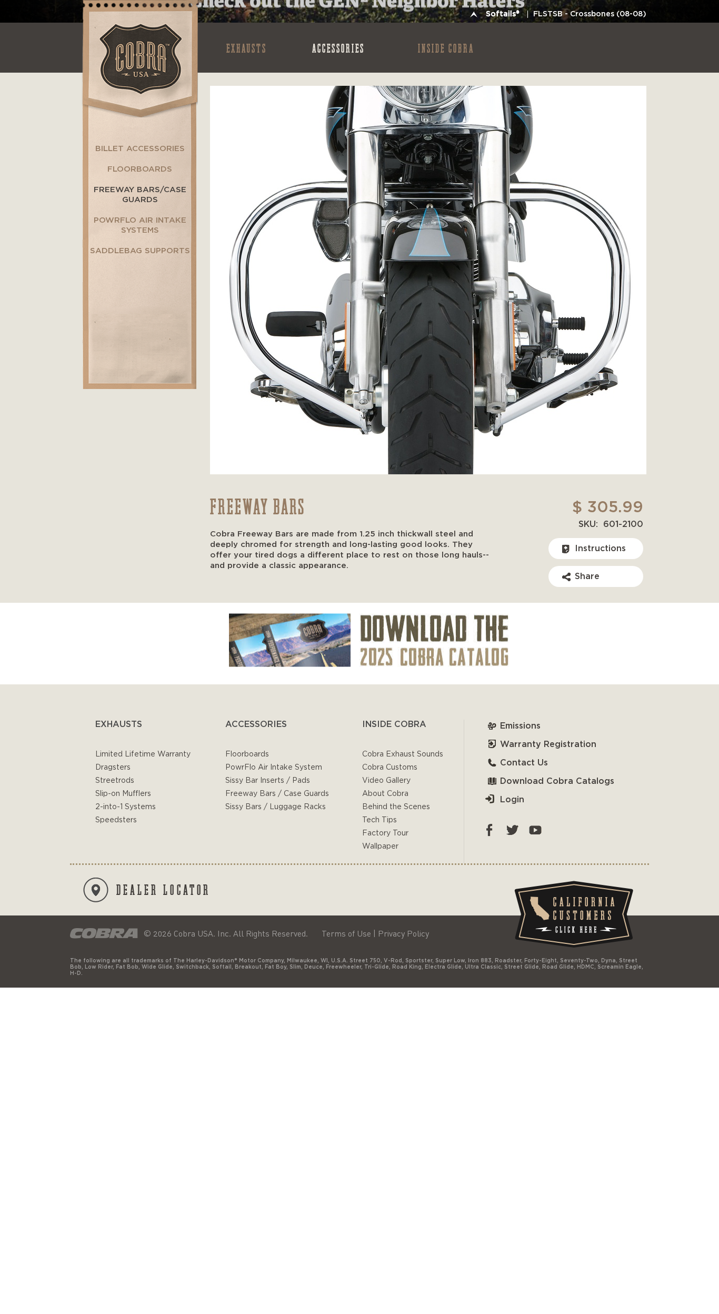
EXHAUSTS (246, 48)
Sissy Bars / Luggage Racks (275, 807)
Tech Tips (379, 820)
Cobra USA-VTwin (139, 58)
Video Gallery (386, 780)
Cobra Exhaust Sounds (402, 754)
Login (512, 799)
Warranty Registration (548, 744)
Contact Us (524, 763)
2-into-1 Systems (125, 807)
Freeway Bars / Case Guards (277, 794)
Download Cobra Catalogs (557, 781)
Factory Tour (385, 833)
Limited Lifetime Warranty (143, 754)
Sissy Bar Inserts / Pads (267, 780)
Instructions (600, 548)
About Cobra (385, 794)
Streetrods (114, 780)
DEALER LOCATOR (163, 889)
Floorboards (247, 754)
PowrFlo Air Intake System (273, 767)
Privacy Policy (403, 933)
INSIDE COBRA (446, 48)
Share (587, 576)
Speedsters (116, 820)
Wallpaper (380, 846)
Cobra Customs (389, 767)
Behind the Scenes (396, 807)
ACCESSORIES (338, 48)
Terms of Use (346, 933)
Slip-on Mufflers (123, 794)
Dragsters (113, 767)
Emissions (520, 726)
